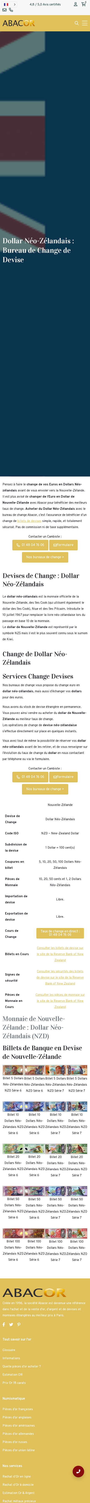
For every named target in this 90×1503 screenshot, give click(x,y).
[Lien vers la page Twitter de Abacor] (11, 1325)
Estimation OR (13, 1375)
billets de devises (29, 521)
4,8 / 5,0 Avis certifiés (45, 5)
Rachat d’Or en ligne (17, 1477)
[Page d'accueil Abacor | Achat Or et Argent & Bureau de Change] (19, 23)
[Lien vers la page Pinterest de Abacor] (18, 1325)
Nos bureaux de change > (45, 557)
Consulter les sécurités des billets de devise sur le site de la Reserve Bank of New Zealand (60, 978)
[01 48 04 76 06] (78, 1471)
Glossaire (9, 1350)
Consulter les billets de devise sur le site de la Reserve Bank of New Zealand (60, 954)
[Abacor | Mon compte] (75, 5)
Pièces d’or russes (15, 1442)
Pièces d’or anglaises (17, 1418)
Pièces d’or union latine (19, 1450)
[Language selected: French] (9, 4)
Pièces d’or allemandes (18, 1434)
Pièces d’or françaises (18, 1409)
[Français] (9, 4)
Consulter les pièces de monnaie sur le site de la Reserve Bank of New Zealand (60, 1001)
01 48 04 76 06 (33, 545)
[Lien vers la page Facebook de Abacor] (4, 1325)
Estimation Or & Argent (19, 1493)
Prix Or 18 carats (14, 1383)
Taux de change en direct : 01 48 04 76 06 (60, 933)
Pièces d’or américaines (19, 1426)
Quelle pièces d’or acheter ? (22, 1367)
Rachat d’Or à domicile (18, 1485)
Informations (11, 1359)
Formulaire (65, 545)
